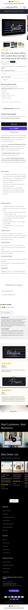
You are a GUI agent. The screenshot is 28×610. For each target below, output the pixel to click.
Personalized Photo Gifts (8, 517)
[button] (3, 7)
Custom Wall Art (6, 520)
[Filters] (1, 312)
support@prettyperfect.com (10, 583)
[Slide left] (1, 45)
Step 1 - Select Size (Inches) (8, 70)
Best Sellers (5, 514)
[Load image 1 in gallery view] (6, 45)
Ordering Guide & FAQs (8, 565)
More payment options (14, 132)
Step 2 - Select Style (6, 76)
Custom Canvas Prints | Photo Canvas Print (17, 476)
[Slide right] (26, 45)
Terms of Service (7, 552)
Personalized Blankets (8, 524)
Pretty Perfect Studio (11, 601)
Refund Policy (6, 571)
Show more (13, 411)
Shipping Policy (6, 568)
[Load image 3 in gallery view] (21, 45)
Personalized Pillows (8, 527)
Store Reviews (6, 543)
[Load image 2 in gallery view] (14, 45)
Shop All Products (7, 510)
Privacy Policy (6, 549)
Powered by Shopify (20, 601)
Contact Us (5, 546)
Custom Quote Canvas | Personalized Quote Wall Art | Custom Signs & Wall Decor (6, 478)
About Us (5, 539)
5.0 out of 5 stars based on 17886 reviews (14, 3)
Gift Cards (5, 530)
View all (14, 501)
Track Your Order (7, 562)
